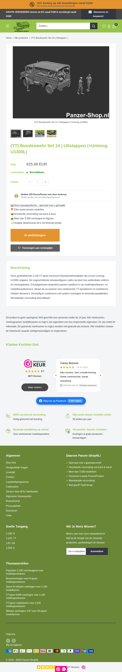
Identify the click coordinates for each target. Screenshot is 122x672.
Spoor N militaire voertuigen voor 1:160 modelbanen (26, 588)
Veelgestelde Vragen (17, 467)
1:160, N (10, 533)
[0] (114, 26)
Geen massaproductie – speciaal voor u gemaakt (39, 205)
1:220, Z (10, 548)
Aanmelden (96, 551)
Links (9, 515)
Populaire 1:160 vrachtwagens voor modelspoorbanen (24, 572)
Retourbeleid (13, 501)
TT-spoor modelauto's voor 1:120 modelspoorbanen (23, 604)
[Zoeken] (93, 26)
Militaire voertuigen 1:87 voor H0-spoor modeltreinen (26, 612)
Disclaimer (11, 510)
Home (9, 38)
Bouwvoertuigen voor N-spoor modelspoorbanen (21, 580)
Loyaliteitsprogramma (17, 482)
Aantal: (15, 182)
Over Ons (11, 462)
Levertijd (10, 472)
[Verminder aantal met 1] (30, 182)
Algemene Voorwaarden (19, 496)
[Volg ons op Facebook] (8, 640)
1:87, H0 (10, 543)
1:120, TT (11, 538)
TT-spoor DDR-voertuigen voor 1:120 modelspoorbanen (25, 596)
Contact (10, 477)
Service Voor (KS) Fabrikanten (22, 491)
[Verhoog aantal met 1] (45, 182)
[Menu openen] (7, 26)
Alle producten (21, 38)
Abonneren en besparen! (100, 14)
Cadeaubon (12, 486)
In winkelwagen (35, 235)
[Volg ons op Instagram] (14, 640)
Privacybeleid (13, 506)
